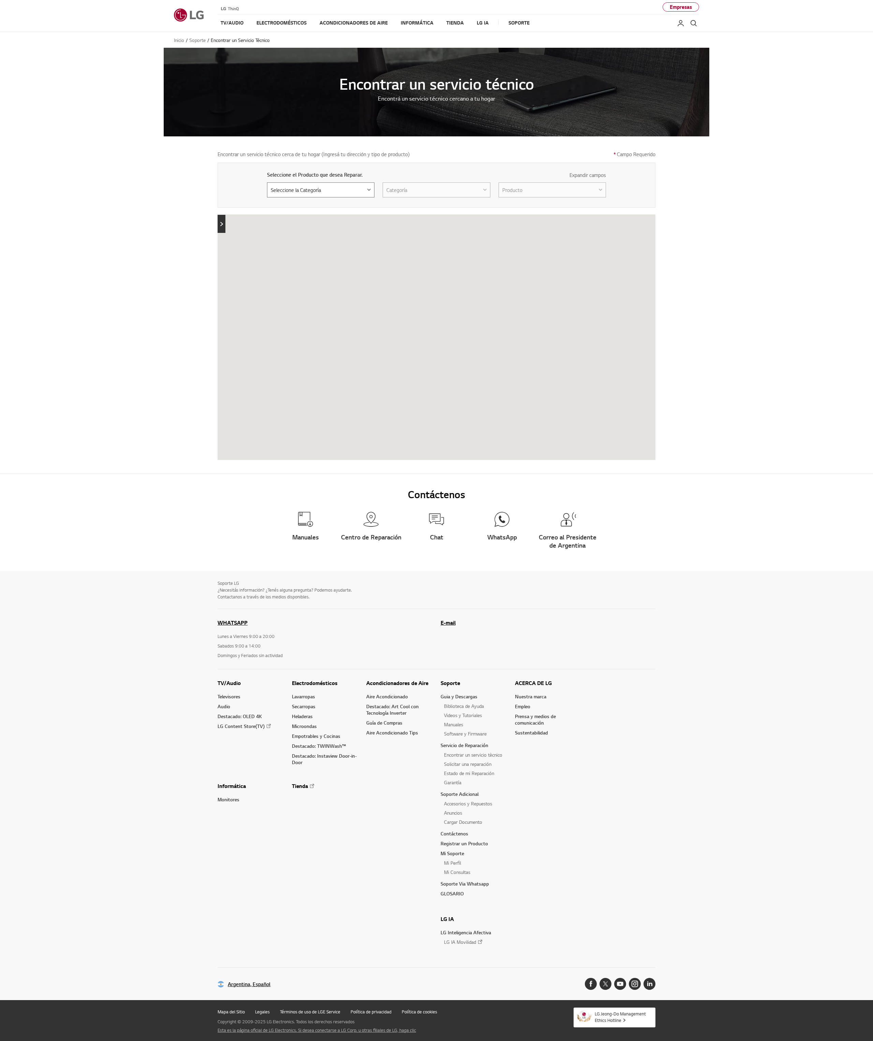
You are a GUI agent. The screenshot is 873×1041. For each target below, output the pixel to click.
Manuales (453, 724)
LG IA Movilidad (460, 942)
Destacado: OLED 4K (240, 716)
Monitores (228, 799)
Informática (232, 786)
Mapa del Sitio (231, 1012)
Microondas (304, 726)
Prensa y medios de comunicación (535, 719)
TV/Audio (229, 683)
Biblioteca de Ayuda (464, 706)
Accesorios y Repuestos (468, 803)
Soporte (450, 683)
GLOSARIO (452, 893)
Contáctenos (454, 833)
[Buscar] (694, 23)
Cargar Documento (463, 822)
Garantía (452, 782)
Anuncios (453, 812)
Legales (262, 1012)
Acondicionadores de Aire (397, 683)
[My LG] (681, 23)
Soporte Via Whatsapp (465, 883)
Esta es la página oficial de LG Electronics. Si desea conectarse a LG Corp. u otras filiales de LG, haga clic (317, 1030)
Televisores (229, 696)
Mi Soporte (452, 853)
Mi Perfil (452, 863)
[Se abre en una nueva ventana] (591, 984)
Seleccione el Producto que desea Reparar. (315, 174)
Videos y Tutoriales (463, 715)
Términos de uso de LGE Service (310, 1012)
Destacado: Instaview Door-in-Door (324, 759)
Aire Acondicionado (387, 696)
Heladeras (302, 716)
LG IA (447, 919)
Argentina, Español (249, 984)
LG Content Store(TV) (241, 726)
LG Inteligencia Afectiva (466, 932)
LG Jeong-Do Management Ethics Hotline (620, 1017)
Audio (224, 706)
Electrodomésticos (315, 683)
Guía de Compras (384, 722)
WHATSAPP (233, 622)
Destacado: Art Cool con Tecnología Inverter (392, 709)
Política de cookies (419, 1012)
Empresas (681, 7)
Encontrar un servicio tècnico (473, 755)
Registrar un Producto (464, 843)
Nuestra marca (530, 696)
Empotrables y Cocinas (316, 736)
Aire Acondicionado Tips (392, 732)
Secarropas (303, 706)
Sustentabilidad (531, 732)
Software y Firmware (465, 733)
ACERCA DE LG (533, 683)
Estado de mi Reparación (469, 773)
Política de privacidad (371, 1012)
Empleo (522, 706)
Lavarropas (303, 696)
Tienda (300, 786)
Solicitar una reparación (467, 764)
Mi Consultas (457, 872)
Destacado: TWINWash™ (319, 746)
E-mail (448, 622)
